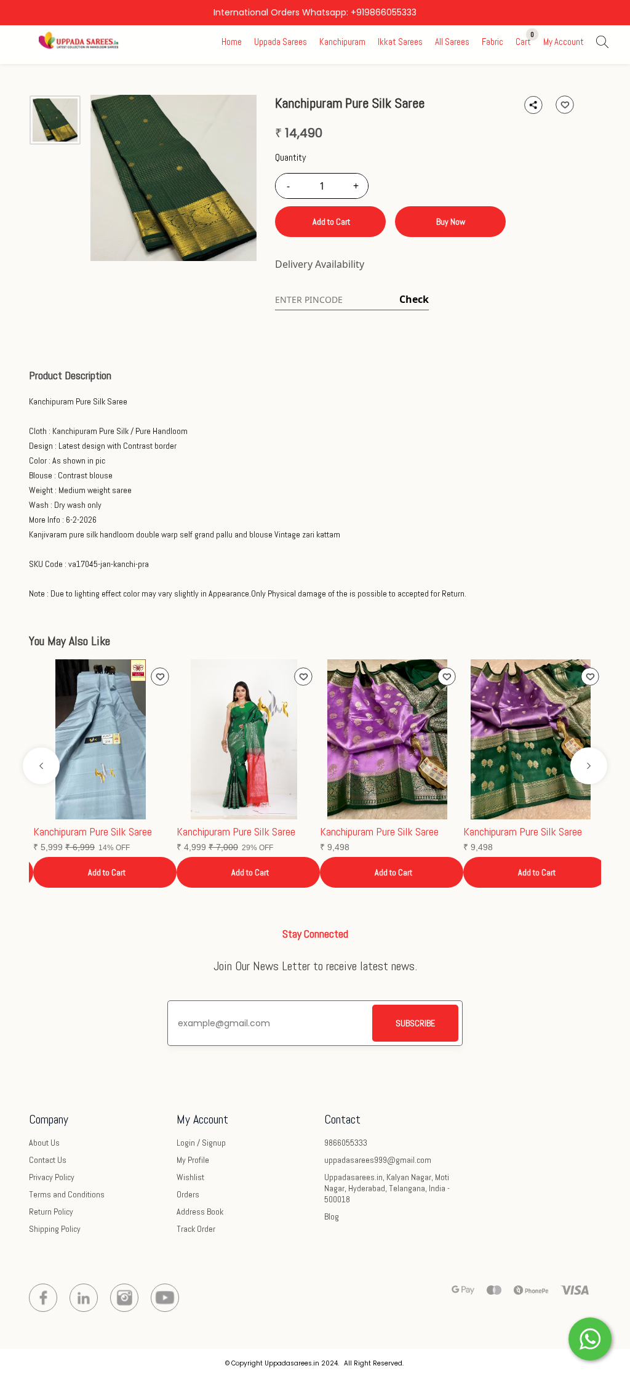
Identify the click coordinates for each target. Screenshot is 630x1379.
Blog (331, 1216)
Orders (188, 1194)
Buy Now (450, 221)
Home (231, 41)
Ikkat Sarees (400, 41)
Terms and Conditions (67, 1194)
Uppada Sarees (280, 41)
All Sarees (452, 41)
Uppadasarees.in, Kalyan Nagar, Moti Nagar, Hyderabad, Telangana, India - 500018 (387, 1188)
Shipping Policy (55, 1228)
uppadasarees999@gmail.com (377, 1159)
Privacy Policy (51, 1177)
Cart (523, 41)
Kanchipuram (342, 41)
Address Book (200, 1211)
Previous (41, 765)
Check (414, 299)
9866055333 (345, 1142)
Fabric (492, 41)
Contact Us (47, 1159)
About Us (44, 1142)
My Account (563, 41)
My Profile (193, 1159)
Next (588, 765)
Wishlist (190, 1177)
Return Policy (51, 1211)
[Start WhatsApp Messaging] (590, 1338)
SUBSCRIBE (415, 1023)
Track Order (196, 1228)
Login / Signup (201, 1142)
